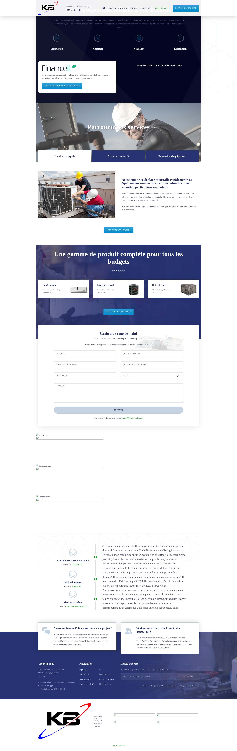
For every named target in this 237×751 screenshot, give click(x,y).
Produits (122, 8)
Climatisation (57, 49)
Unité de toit (158, 285)
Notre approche (85, 679)
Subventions (161, 8)
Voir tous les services (119, 230)
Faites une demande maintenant (62, 86)
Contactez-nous (105, 684)
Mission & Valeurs (106, 679)
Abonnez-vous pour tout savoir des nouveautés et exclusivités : (145, 670)
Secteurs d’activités (86, 684)
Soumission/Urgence (185, 8)
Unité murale (49, 285)
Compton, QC (77, 587)
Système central (105, 285)
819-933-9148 (73, 9)
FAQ (101, 670)
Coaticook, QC (77, 565)
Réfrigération (180, 49)
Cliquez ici (166, 686)
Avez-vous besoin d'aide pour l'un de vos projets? (83, 628)
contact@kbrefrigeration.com (132, 418)
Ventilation (139, 49)
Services (112, 8)
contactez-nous (193, 686)
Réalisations (146, 8)
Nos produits (104, 674)
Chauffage (98, 49)
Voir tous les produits (118, 312)
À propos (133, 8)
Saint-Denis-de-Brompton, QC (77, 606)
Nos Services (84, 674)
